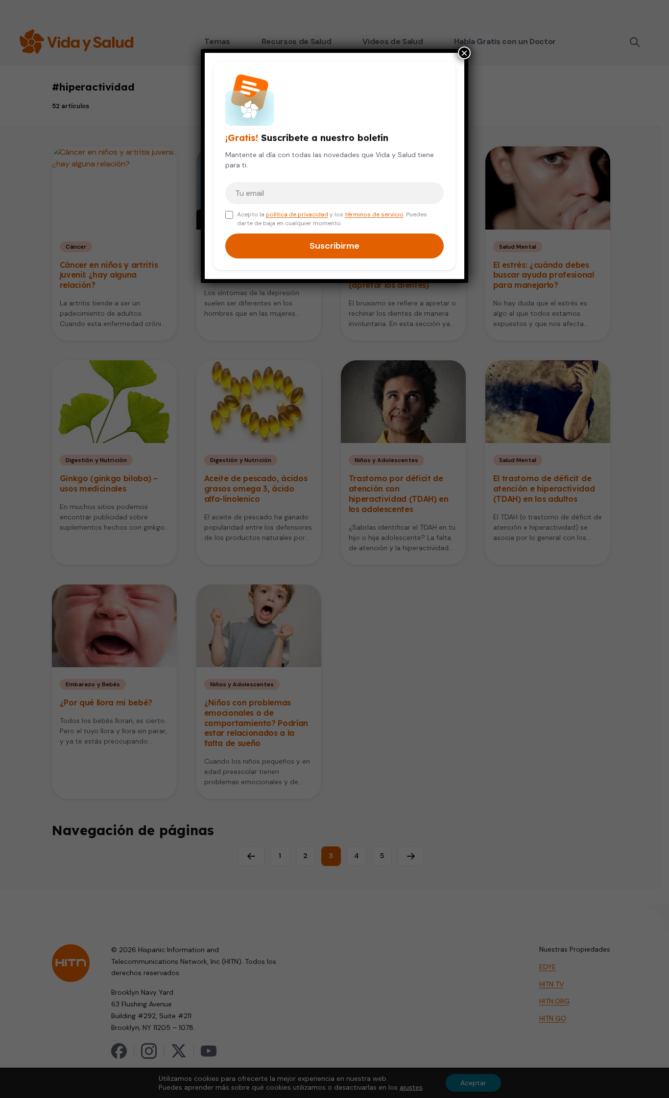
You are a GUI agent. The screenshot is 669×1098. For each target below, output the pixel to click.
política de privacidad (297, 214)
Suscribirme (334, 246)
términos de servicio (374, 214)
